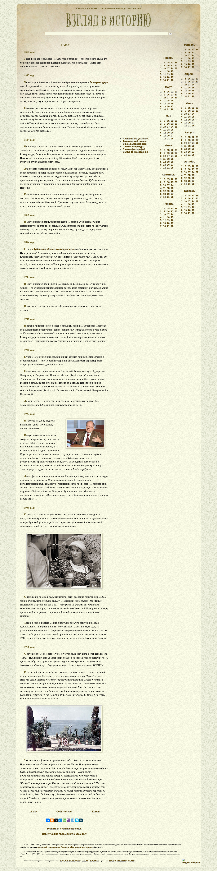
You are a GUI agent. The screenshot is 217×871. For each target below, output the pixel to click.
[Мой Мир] (60, 820)
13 (164, 77)
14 (164, 80)
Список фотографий (134, 149)
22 (172, 62)
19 (168, 74)
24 (172, 68)
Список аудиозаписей (134, 144)
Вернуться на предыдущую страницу (64, 834)
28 (172, 80)
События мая (64, 811)
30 (176, 65)
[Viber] (68, 820)
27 (172, 77)
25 (172, 71)
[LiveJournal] (81, 820)
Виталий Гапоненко (69, 861)
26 (172, 74)
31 (176, 68)
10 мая (33, 811)
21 (168, 80)
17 (168, 68)
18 (168, 71)
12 (164, 74)
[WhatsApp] (64, 820)
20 (168, 77)
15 (168, 62)
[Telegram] (72, 820)
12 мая (95, 811)
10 (164, 68)
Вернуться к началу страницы (64, 828)
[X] (56, 820)
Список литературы (133, 146)
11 (164, 71)
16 (168, 65)
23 (172, 65)
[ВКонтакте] (48, 820)
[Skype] (77, 820)
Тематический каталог (135, 141)
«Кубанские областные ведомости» (53, 249)
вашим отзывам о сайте (121, 861)
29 (176, 62)
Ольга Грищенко (90, 861)
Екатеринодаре (99, 82)
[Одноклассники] (52, 820)
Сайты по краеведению (135, 152)
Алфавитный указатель (136, 138)
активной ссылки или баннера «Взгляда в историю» (65, 847)
